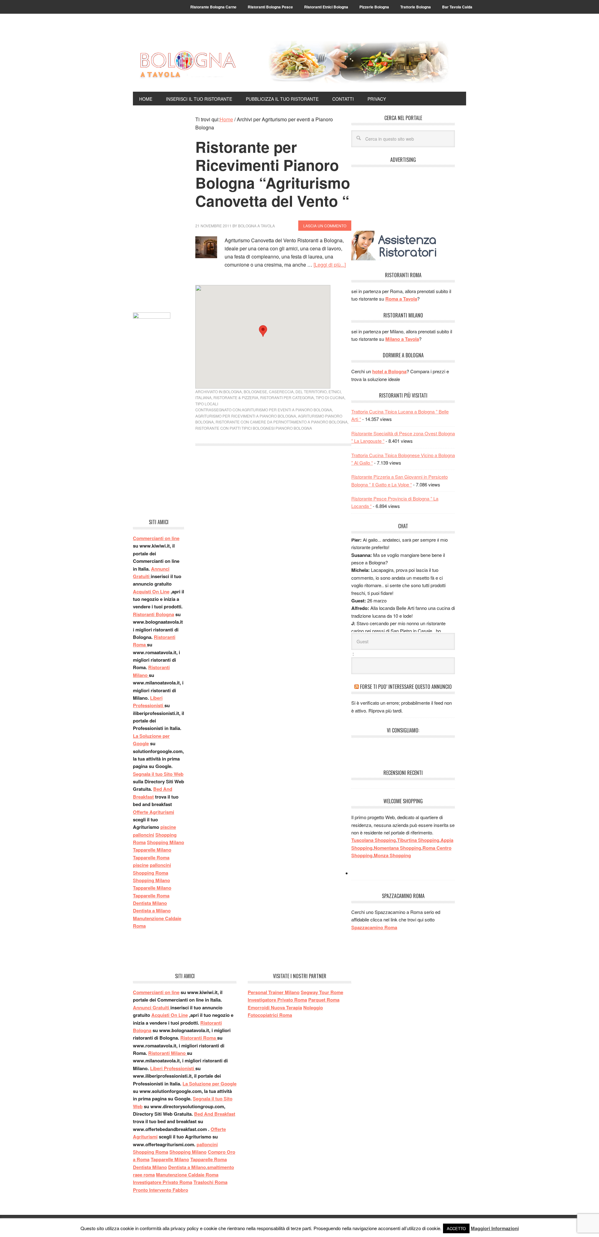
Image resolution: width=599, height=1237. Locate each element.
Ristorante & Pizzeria (235, 397)
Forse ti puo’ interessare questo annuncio (406, 686)
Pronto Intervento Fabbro (160, 1189)
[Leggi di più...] (330, 264)
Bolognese (255, 391)
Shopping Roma (150, 872)
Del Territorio (311, 391)
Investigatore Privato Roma (162, 1182)
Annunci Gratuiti (151, 1007)
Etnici (335, 391)
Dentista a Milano (152, 910)
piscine (168, 827)
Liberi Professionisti (172, 1068)
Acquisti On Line (151, 591)
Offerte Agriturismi (153, 812)
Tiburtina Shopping (418, 840)
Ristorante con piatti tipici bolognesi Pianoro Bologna (253, 428)
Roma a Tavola (401, 298)
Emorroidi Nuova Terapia (275, 1007)
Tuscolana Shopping (373, 840)
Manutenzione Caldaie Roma (187, 1174)
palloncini (143, 834)
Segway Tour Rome (322, 992)
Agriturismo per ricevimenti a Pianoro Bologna (245, 415)
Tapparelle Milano (152, 849)
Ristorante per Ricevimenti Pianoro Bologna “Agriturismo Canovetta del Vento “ (272, 173)
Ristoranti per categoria (287, 397)
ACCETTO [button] (456, 1228)
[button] (263, 331)
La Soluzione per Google (209, 1083)
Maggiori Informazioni (495, 1228)
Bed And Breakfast (214, 1113)
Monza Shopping (392, 855)
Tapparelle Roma (151, 857)
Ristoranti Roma (198, 1037)
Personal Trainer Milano (274, 992)
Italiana (203, 397)
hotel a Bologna (389, 371)
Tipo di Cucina (330, 397)
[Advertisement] (158, 208)
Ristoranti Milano (167, 1053)
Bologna (232, 391)
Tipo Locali (206, 403)
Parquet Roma (323, 999)
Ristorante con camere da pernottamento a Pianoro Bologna (282, 421)
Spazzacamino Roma (374, 927)
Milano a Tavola (402, 339)
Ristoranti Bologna (153, 614)
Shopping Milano (165, 842)
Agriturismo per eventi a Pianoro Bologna (287, 409)
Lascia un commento (324, 225)
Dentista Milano (150, 903)
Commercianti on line (156, 538)
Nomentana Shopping (397, 847)
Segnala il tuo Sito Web (158, 774)
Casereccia (281, 391)
